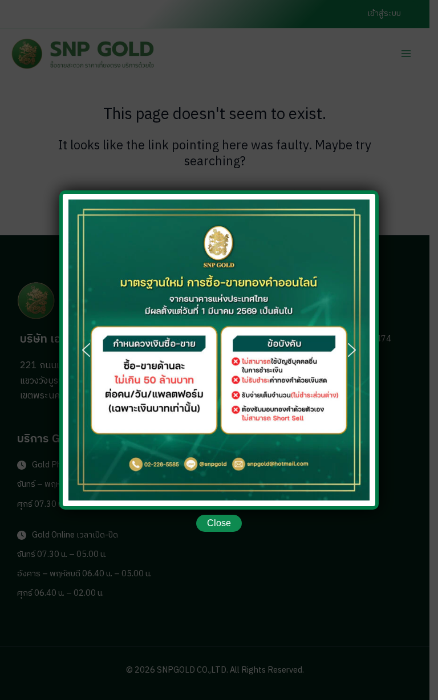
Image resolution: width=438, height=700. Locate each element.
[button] (86, 350)
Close (219, 523)
